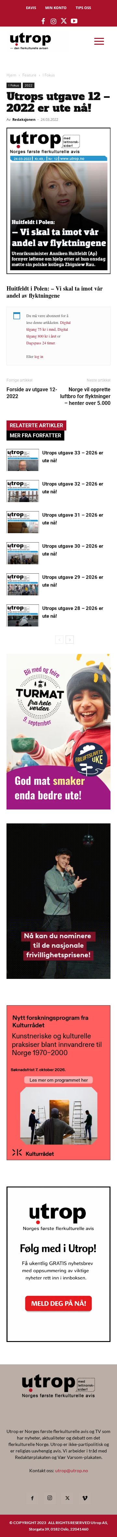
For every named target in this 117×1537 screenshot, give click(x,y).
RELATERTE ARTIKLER (36, 425)
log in (38, 356)
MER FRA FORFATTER (35, 435)
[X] (67, 1498)
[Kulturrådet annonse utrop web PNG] (58, 1158)
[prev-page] (59, 640)
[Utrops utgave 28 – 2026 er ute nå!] (22, 615)
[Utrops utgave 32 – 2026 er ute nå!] (22, 491)
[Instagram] (49, 1498)
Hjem (11, 75)
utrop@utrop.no (71, 1470)
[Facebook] (32, 1498)
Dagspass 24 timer (40, 342)
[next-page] (70, 640)
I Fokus (49, 75)
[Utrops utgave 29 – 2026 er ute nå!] (22, 584)
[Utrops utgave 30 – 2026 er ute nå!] (22, 553)
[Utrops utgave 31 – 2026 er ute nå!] (22, 522)
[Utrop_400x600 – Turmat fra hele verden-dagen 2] (58, 807)
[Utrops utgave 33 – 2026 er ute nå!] (22, 460)
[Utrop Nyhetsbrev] (58, 1340)
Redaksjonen (23, 119)
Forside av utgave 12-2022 (31, 392)
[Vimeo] (84, 1498)
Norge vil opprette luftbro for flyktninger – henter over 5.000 (85, 396)
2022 (28, 85)
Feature (29, 75)
